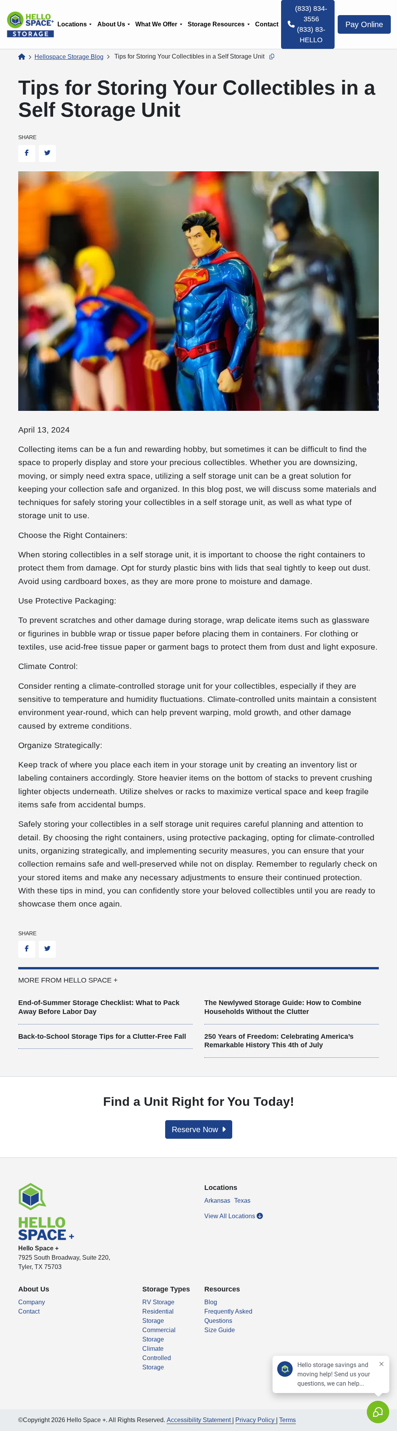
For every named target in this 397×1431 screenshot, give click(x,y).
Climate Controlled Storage (156, 1358)
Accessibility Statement (199, 1420)
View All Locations (230, 1216)
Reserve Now (196, 1129)
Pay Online (364, 24)
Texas (242, 1200)
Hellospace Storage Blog (69, 56)
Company (31, 1302)
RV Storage (158, 1302)
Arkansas (217, 1200)
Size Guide (219, 1330)
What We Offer (156, 24)
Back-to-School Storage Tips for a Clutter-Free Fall (102, 1036)
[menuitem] (75, 24)
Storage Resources (216, 24)
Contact (266, 24)
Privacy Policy (254, 1420)
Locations (72, 24)
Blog (210, 1302)
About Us (111, 24)
